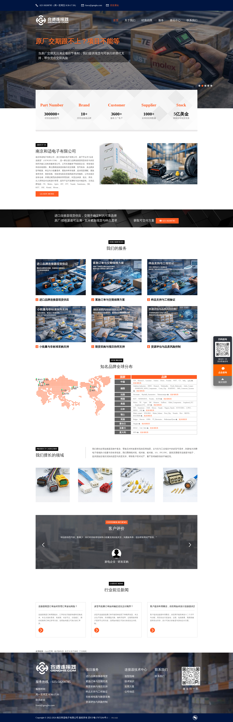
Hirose (154, 408)
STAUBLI (147, 413)
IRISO (135, 410)
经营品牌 (146, 20)
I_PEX (188, 408)
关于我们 (130, 20)
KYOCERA (180, 408)
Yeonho (151, 399)
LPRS (148, 419)
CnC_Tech (143, 428)
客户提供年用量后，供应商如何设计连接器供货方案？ (172, 606)
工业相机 (83, 651)
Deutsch (156, 386)
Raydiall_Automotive (148, 394)
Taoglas (135, 424)
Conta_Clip (162, 388)
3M (150, 402)
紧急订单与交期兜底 (97, 681)
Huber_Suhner (157, 413)
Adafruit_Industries (139, 386)
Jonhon (156, 381)
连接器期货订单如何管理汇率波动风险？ (57, 606)
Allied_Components (174, 402)
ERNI (150, 386)
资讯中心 (175, 20)
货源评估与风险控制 (97, 702)
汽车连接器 (42, 478)
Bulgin (135, 419)
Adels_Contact (188, 386)
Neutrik (175, 413)
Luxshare (149, 381)
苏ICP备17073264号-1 (98, 717)
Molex (135, 402)
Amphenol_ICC (188, 402)
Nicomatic (136, 394)
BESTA (186, 413)
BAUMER (136, 416)
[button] (199, 86)
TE (140, 402)
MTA (135, 432)
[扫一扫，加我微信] (195, 718)
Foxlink (168, 381)
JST (134, 408)
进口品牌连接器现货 (97, 676)
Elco (181, 413)
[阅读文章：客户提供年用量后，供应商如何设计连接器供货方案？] (152, 630)
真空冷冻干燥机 (71, 651)
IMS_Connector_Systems (185, 388)
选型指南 (129, 676)
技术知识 (129, 681)
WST (175, 381)
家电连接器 (84, 478)
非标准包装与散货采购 (98, 696)
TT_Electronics (157, 419)
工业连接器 (169, 478)
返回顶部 (222, 382)
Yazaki (160, 408)
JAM (148, 408)
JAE (141, 410)
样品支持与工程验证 (97, 691)
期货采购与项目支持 (97, 686)
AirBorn (163, 402)
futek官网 (49, 651)
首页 (116, 20)
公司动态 (129, 691)
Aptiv (145, 402)
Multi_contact (137, 413)
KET (134, 399)
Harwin (142, 419)
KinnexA (141, 381)
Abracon (156, 402)
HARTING (171, 388)
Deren (162, 381)
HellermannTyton (169, 419)
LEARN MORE (47, 194)
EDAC (135, 428)
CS (180, 381)
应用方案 (129, 686)
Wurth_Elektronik (176, 386)
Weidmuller (164, 386)
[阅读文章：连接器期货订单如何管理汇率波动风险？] (40, 630)
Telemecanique (162, 394)
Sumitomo (141, 408)
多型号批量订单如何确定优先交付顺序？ (113, 606)
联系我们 (192, 20)
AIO (148, 405)
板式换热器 (59, 651)
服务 (161, 20)
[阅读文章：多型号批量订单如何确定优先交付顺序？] (96, 630)
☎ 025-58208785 (167, 221)
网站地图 (114, 718)
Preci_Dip (167, 413)
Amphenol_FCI (140, 405)
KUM (158, 399)
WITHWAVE (142, 399)
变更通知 (114, 5)
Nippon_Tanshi (169, 408)
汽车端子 (126, 478)
